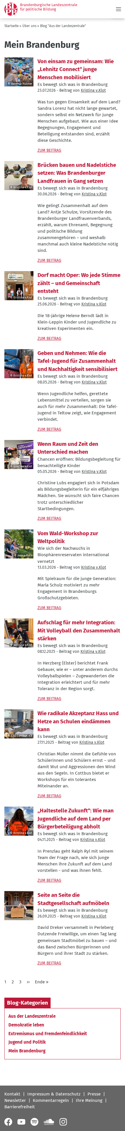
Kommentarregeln (51, 1100)
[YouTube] (21, 1122)
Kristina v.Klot (93, 90)
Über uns (29, 26)
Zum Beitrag (49, 150)
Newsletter (15, 1100)
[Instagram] (63, 1122)
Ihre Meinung (89, 1100)
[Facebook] (8, 1122)
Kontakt (12, 1094)
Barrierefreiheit (19, 1106)
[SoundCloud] (49, 1122)
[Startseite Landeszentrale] (10, 9)
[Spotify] (34, 1122)
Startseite (11, 26)
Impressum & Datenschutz (54, 1094)
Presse (94, 1094)
